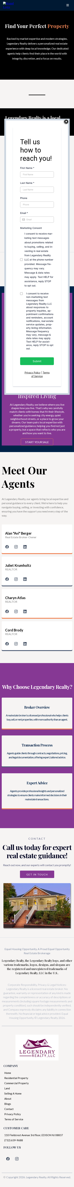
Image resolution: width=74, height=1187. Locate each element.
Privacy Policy (32, 372)
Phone (23, 198)
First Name (27, 167)
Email (24, 213)
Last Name (27, 182)
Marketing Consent (31, 227)
